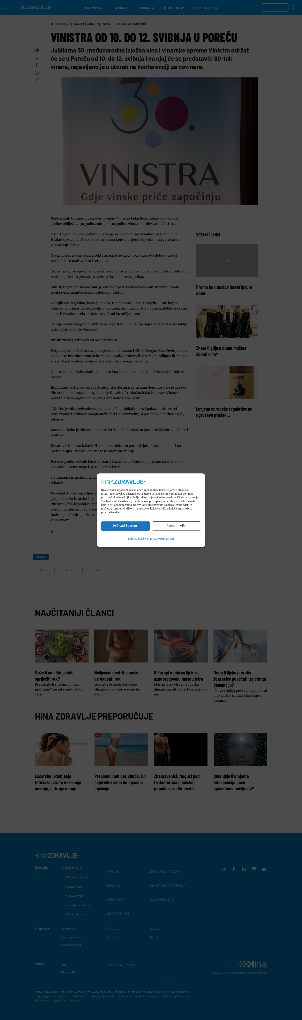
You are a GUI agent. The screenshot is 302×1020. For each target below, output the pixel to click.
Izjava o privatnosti (162, 538)
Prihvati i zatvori (125, 526)
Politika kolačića (138, 538)
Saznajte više (176, 526)
